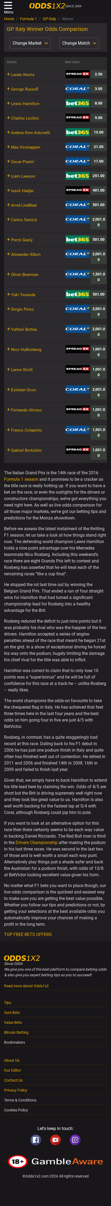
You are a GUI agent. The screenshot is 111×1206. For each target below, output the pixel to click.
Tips (7, 1002)
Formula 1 (28, 19)
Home (9, 19)
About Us (11, 1060)
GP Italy (49, 19)
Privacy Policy (15, 1090)
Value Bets (13, 1022)
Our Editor (12, 1070)
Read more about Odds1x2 (26, 986)
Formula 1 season (21, 479)
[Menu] (8, 5)
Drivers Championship (37, 842)
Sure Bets (12, 1012)
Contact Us (13, 1080)
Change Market (28, 43)
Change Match (76, 43)
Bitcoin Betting (16, 1032)
